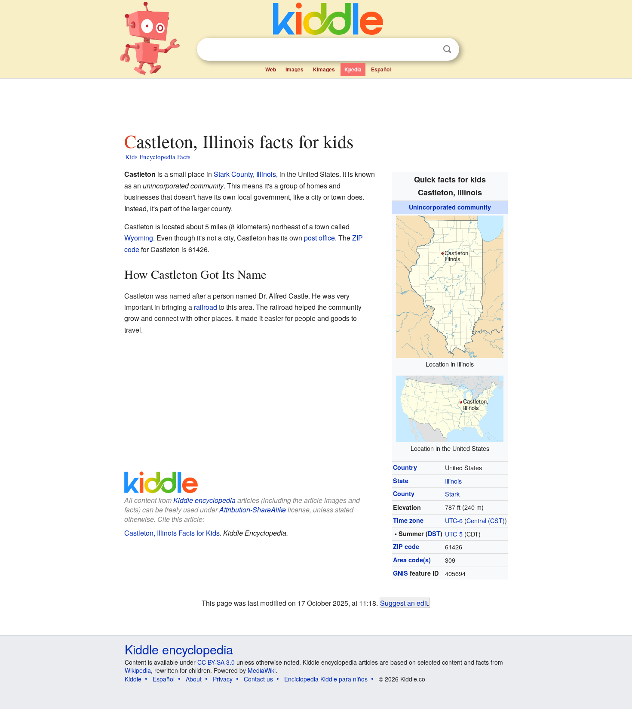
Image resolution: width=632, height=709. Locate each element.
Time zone (408, 520)
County (403, 493)
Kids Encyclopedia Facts (157, 156)
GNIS (400, 573)
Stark (452, 493)
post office (319, 238)
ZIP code (406, 546)
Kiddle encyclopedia (204, 500)
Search (447, 49)
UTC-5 (454, 533)
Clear (429, 49)
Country (405, 467)
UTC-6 (454, 520)
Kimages (324, 69)
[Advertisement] (315, 102)
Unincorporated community (450, 207)
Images (294, 69)
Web (270, 69)
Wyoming (138, 238)
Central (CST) (485, 520)
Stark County (233, 174)
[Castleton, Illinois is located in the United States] (449, 407)
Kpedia (353, 69)
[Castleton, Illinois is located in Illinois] (449, 285)
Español (381, 69)
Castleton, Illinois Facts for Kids (172, 533)
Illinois (453, 480)
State (400, 480)
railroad (205, 307)
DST (434, 533)
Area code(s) (412, 559)
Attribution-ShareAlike (252, 510)
